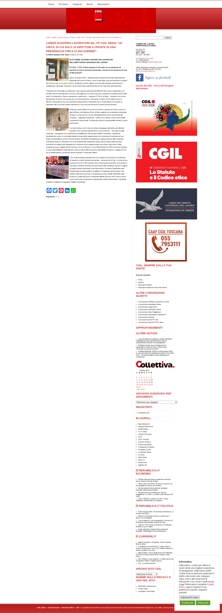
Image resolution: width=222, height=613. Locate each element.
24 (140, 385)
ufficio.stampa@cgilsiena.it (145, 71)
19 (144, 382)
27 (147, 385)
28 (149, 385)
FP (57, 197)
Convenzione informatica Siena (149, 309)
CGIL (140, 437)
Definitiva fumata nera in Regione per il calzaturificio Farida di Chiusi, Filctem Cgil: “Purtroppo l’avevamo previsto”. (151, 347)
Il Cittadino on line (144, 449)
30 (137, 387)
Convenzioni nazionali (146, 317)
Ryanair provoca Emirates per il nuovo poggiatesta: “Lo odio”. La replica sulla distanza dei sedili (154, 494)
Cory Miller (158, 607)
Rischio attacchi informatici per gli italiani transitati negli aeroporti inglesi (151, 489)
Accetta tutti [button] (187, 603)
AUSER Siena (143, 429)
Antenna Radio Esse (145, 426)
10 (140, 380)
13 (147, 380)
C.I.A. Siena (142, 432)
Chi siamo (63, 4)
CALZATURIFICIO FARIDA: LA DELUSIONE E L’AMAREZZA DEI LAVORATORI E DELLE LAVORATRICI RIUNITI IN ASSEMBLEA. (154, 341)
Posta (140, 280)
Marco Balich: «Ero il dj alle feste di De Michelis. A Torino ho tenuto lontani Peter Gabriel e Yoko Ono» (154, 554)
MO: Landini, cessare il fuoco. (58, 37)
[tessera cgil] (167, 135)
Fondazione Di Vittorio (146, 447)
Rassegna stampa (145, 285)
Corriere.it (147, 536)
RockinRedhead (138, 607)
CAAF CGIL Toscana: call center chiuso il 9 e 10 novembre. (98, 37)
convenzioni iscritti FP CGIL (148, 320)
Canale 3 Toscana (144, 434)
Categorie (77, 4)
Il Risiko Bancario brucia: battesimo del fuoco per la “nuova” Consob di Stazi (153, 480)
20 (147, 382)
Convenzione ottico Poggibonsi (149, 312)
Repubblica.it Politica (156, 505)
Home (51, 4)
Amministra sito (143, 413)
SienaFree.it (142, 462)
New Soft (117, 607)
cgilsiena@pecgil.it (155, 62)
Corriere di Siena (144, 442)
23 (137, 385)
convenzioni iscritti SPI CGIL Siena (151, 322)
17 (140, 382)
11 (142, 380)
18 (142, 382)
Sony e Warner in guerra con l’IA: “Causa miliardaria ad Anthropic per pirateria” (152, 499)
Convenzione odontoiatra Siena (149, 304)
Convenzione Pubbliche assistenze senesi (153, 302)
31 (140, 387)
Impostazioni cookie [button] (189, 597)
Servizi (90, 4)
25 (142, 385)
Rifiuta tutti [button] (203, 603)
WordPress (96, 607)
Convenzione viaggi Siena (147, 307)
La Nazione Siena (144, 452)
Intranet (141, 282)
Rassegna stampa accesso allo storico (152, 287)
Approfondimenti (149, 327)
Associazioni (103, 4)
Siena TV (141, 460)
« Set (138, 389)
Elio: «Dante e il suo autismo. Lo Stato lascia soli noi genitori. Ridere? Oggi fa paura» (154, 560)
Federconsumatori (145, 444)
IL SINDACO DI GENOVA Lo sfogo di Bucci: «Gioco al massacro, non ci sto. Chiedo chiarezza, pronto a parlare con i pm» (154, 548)
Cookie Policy (143, 589)
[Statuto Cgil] (155, 163)
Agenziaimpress (144, 424)
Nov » (143, 389)
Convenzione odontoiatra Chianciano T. (152, 314)
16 (137, 382)
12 (144, 380)
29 (152, 385)
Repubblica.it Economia (148, 472)
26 (144, 385)
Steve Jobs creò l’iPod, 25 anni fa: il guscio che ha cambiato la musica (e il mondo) (154, 484)
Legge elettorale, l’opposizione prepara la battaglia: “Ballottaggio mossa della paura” (152, 530)
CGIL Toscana (143, 439)
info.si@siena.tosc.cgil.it (144, 58)
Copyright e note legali (146, 591)
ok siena (141, 455)
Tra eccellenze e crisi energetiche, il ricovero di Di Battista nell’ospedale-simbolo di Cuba (154, 521)
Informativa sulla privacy (147, 586)
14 (149, 380)
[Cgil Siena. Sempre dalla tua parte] (111, 32)
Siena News (142, 457)
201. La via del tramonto (147, 563)
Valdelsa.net (142, 465)
